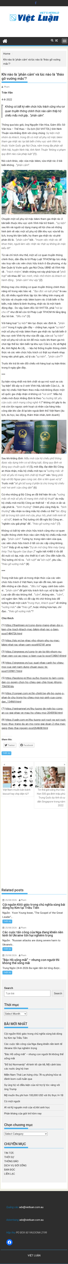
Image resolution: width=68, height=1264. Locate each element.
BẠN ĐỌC (9, 1169)
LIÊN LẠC (9, 1173)
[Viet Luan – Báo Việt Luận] (5, 40)
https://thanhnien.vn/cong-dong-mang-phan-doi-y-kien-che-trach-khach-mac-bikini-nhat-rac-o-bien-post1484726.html (32, 629)
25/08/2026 (11, 900)
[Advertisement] (34, 848)
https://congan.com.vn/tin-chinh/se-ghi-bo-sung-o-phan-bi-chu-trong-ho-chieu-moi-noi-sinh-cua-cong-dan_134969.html (33, 697)
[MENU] (64, 40)
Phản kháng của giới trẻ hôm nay (22, 1113)
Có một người (12, 1101)
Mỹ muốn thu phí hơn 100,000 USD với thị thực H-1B (33, 1095)
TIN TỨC (9, 1153)
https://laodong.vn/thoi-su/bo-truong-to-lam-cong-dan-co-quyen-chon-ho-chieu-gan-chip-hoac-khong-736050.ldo (33, 682)
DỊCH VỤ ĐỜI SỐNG (15, 1165)
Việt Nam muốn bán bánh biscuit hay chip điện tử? (17, 791)
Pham (7, 87)
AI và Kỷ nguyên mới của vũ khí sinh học (27, 1107)
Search (8, 988)
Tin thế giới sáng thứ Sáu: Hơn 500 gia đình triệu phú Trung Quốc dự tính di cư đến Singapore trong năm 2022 (51, 797)
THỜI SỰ (6, 753)
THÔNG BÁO (11, 1161)
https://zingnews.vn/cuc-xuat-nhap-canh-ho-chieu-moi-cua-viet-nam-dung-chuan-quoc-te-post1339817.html (33, 667)
